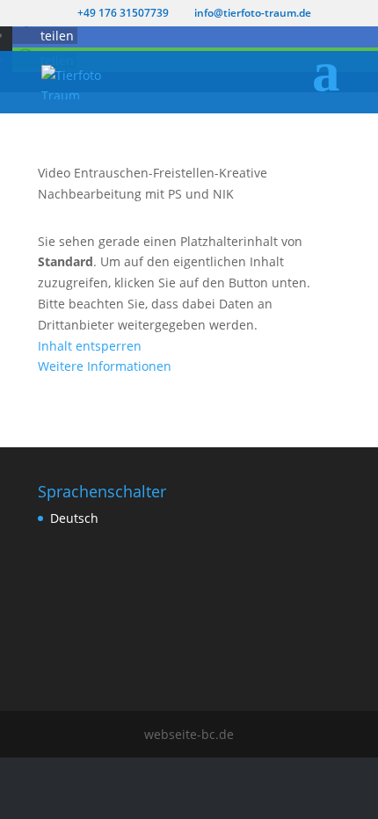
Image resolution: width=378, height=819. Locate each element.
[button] (44, 35)
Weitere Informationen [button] (104, 366)
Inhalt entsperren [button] (90, 345)
